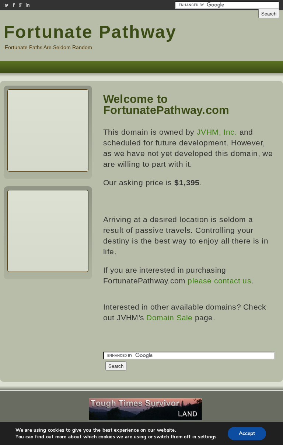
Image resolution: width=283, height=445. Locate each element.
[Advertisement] (235, 36)
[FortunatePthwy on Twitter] (7, 5)
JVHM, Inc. (217, 132)
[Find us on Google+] (21, 5)
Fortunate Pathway (90, 32)
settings (207, 437)
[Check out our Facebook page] (14, 5)
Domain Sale (169, 317)
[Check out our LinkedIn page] (28, 5)
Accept (247, 433)
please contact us (219, 280)
